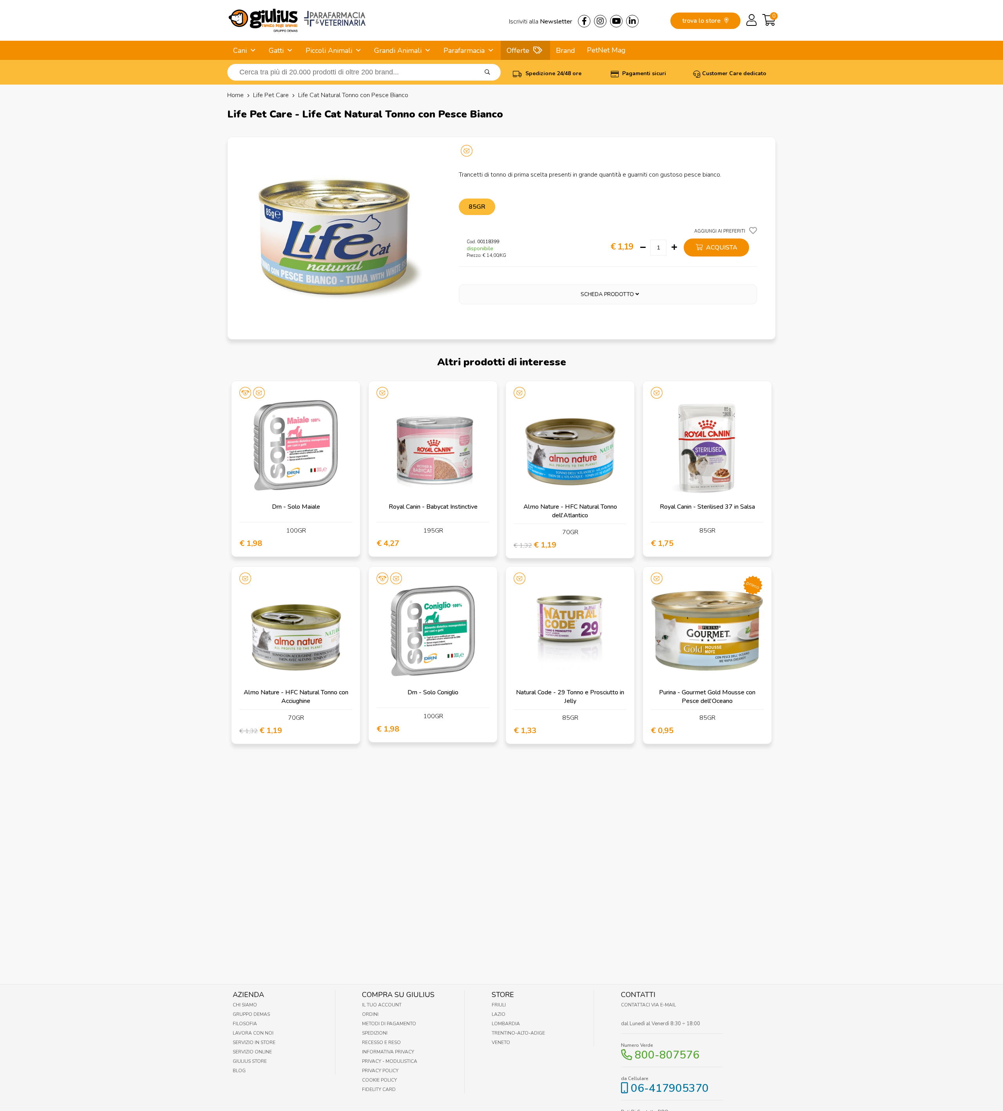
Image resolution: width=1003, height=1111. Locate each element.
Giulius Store (250, 1061)
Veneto (501, 1042)
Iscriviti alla (540, 21)
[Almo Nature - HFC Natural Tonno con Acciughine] (295, 630)
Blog (239, 1071)
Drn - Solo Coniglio (432, 692)
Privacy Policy (380, 1071)
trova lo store (702, 20)
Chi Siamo (245, 1005)
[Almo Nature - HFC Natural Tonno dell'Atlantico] (570, 445)
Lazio (498, 1014)
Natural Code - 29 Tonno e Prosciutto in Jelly (570, 696)
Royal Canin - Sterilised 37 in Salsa (707, 506)
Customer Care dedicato (734, 73)
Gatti (276, 50)
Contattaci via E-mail (648, 1005)
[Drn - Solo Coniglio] (433, 630)
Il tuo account (382, 1005)
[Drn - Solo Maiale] (295, 445)
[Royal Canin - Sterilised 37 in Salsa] (707, 445)
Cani (240, 50)
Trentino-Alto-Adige (518, 1033)
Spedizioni (374, 1033)
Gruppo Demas (251, 1014)
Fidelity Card (379, 1089)
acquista (720, 247)
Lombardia (506, 1024)
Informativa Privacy (388, 1052)
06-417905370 (670, 1088)
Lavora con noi (253, 1033)
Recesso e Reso (381, 1042)
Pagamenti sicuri (643, 73)
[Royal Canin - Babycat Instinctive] (433, 445)
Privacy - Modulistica (389, 1061)
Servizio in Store (254, 1042)
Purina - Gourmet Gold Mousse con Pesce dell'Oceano (707, 696)
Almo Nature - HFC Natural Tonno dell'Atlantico (570, 511)
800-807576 (667, 1055)
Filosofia (245, 1024)
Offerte (518, 50)
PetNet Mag (606, 50)
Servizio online (252, 1052)
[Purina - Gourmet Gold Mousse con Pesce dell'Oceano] (707, 630)
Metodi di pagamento (389, 1024)
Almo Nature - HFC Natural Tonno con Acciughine (296, 696)
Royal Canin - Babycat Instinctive (433, 506)
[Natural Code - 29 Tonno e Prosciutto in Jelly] (570, 630)
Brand (565, 50)
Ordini (370, 1014)
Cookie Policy (379, 1080)
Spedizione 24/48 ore (552, 73)
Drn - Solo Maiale (296, 506)
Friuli (499, 1005)
